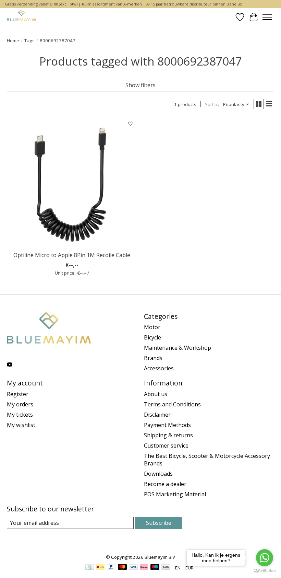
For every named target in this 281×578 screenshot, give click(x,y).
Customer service (166, 445)
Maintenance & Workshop (177, 347)
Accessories (159, 368)
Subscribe (158, 523)
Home (13, 40)
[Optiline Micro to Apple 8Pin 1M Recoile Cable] (72, 182)
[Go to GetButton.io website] (265, 571)
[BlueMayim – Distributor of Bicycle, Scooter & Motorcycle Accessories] (21, 17)
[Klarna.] (144, 567)
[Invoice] (89, 567)
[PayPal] (111, 567)
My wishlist (21, 425)
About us (155, 394)
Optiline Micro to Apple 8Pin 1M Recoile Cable (71, 255)
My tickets (20, 414)
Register (17, 394)
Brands (153, 358)
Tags (29, 40)
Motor (152, 327)
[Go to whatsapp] (264, 557)
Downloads (158, 473)
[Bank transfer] (165, 567)
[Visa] (133, 567)
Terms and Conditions (172, 404)
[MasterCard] (122, 567)
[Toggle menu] (267, 17)
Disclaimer (157, 414)
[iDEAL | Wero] (100, 567)
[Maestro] (154, 567)
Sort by (212, 104)
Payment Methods (167, 425)
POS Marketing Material (175, 494)
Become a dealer (165, 484)
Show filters (140, 85)
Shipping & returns (168, 435)
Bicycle (152, 337)
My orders (20, 404)
